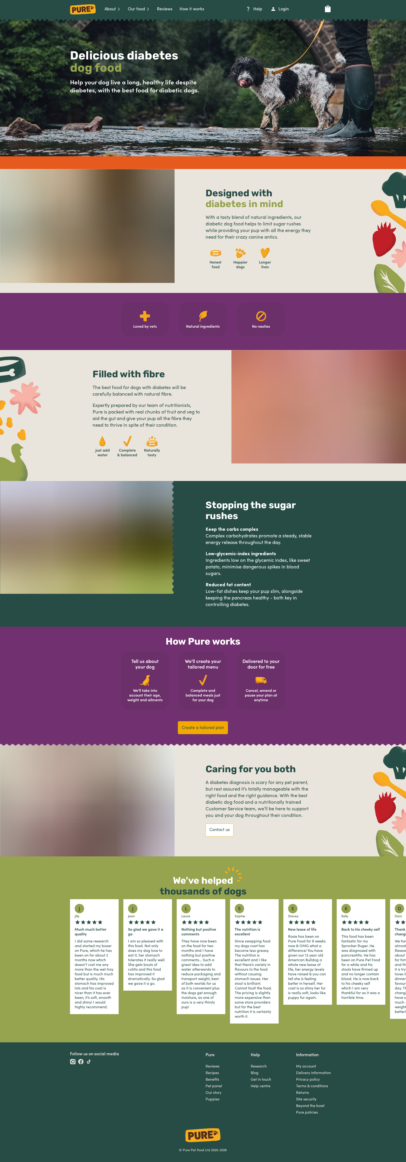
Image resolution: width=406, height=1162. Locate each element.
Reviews (212, 1066)
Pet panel (214, 1086)
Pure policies (307, 1112)
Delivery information (313, 1073)
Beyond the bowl (310, 1106)
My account (306, 1066)
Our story (213, 1093)
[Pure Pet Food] (83, 15)
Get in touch (261, 1079)
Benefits (212, 1079)
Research (259, 1066)
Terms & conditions (312, 1086)
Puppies (212, 1099)
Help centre (260, 1086)
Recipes (212, 1073)
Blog (254, 1073)
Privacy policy (308, 1079)
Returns (302, 1093)
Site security (306, 1099)
